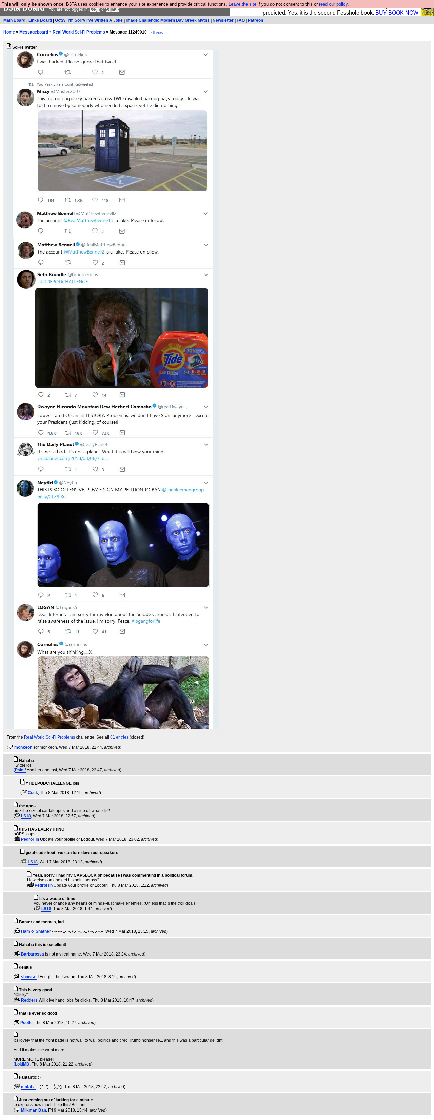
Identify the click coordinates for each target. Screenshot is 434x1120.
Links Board (40, 20)
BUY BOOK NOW (396, 13)
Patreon (255, 20)
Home (9, 32)
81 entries (119, 737)
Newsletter (223, 20)
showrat (29, 976)
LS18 (26, 816)
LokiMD (22, 1064)
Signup (112, 9)
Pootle (26, 1022)
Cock (33, 792)
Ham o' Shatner (36, 931)
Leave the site (242, 4)
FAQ (241, 20)
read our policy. (334, 4)
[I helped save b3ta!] (10, 747)
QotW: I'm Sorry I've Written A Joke (89, 20)
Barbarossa (32, 954)
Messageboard (33, 32)
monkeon (23, 747)
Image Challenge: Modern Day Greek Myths (168, 20)
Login (95, 9)
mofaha (28, 1086)
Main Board (14, 20)
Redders (29, 1000)
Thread (157, 32)
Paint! (20, 770)
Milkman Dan (33, 1110)
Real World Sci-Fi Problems (79, 32)
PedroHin (30, 839)
